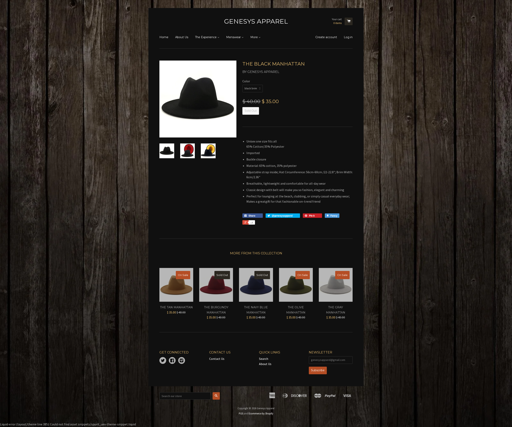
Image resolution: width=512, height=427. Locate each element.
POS (241, 413)
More (254, 37)
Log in (348, 37)
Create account (326, 37)
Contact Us (216, 359)
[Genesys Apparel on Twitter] (162, 361)
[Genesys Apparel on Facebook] (172, 361)
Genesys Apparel (256, 21)
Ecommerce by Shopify (261, 413)
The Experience (206, 37)
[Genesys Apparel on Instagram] (181, 361)
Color (246, 81)
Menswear (234, 37)
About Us (181, 37)
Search (263, 359)
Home (163, 37)
